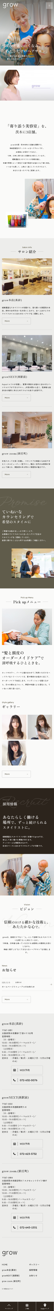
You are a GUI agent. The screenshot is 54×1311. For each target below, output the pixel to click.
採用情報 (33, 1270)
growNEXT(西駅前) (11, 1275)
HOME (5, 1264)
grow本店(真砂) (9, 1270)
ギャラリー (34, 1264)
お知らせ (33, 1275)
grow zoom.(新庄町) (11, 1281)
